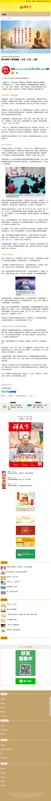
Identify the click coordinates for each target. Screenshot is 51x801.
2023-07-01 (6, 63)
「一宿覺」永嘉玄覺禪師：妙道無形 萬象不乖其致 (15, 407)
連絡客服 (3, 777)
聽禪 (34, 1)
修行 (24, 99)
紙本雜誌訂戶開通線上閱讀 (7, 749)
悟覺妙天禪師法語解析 (22, 395)
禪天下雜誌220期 (16, 56)
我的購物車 (3, 772)
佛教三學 (4, 395)
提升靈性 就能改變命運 (13, 629)
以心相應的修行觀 (11, 619)
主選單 (4, 14)
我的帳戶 (3, 768)
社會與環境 (3, 716)
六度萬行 (11, 395)
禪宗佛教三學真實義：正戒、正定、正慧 (19, 59)
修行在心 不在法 (11, 604)
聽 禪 (2, 753)
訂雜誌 (29, 1)
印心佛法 (34, 200)
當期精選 (10, 56)
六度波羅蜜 (10, 330)
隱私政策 (3, 734)
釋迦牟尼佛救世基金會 (16, 78)
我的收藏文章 (4, 757)
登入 (49, 1)
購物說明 (3, 781)
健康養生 (3, 703)
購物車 (39, 1)
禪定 (32, 395)
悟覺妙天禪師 (21, 159)
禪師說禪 (3, 707)
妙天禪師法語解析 (5, 56)
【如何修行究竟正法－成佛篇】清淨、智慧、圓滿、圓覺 (22, 614)
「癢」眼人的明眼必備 (13, 624)
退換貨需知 (3, 785)
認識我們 (3, 725)
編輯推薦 (3, 711)
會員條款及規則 (4, 729)
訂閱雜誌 (3, 745)
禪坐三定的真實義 (11, 609)
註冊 (44, 1)
